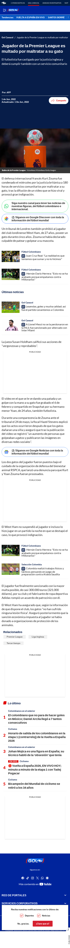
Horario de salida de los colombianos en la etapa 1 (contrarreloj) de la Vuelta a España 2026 (37, 737)
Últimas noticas (18, 3)
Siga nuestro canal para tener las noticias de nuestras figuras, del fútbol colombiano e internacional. (38, 206)
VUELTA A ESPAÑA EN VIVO (30, 17)
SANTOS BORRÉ (56, 17)
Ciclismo (12, 729)
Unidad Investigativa (51, 3)
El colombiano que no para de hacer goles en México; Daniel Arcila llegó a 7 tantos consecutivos (36, 718)
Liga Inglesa (38, 636)
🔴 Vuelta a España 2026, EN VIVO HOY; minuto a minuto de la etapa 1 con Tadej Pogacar (34, 769)
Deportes (29, 915)
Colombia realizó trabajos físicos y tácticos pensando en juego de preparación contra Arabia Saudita (42, 571)
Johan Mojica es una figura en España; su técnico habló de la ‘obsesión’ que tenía (36, 753)
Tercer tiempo (13, 643)
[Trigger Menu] (4, 10)
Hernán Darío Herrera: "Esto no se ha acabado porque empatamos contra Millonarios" (44, 276)
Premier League (14, 636)
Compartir (61, 100)
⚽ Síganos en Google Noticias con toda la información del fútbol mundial (37, 452)
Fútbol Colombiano (31, 251)
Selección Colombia (31, 564)
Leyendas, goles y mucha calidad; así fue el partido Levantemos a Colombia (43, 308)
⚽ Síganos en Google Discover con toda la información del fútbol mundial (38, 219)
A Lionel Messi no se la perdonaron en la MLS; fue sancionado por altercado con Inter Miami (44, 327)
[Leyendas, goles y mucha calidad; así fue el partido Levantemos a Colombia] (11, 307)
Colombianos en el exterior (21, 711)
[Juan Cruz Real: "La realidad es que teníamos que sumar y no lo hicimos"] (11, 256)
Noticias (46, 915)
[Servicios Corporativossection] (65, 903)
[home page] (4, 3)
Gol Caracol (33, 3)
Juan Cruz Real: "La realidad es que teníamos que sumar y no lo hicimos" (42, 257)
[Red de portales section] (65, 895)
